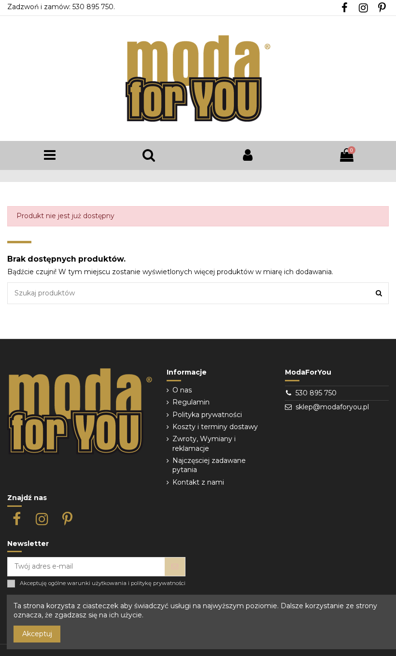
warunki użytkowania (97, 583)
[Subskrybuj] (175, 567)
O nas (182, 390)
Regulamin (191, 402)
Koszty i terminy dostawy (215, 426)
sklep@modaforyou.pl (332, 407)
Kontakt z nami (198, 482)
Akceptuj (37, 633)
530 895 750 (316, 393)
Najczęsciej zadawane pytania (209, 465)
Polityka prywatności (207, 414)
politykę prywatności (158, 583)
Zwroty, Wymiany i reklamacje (204, 443)
